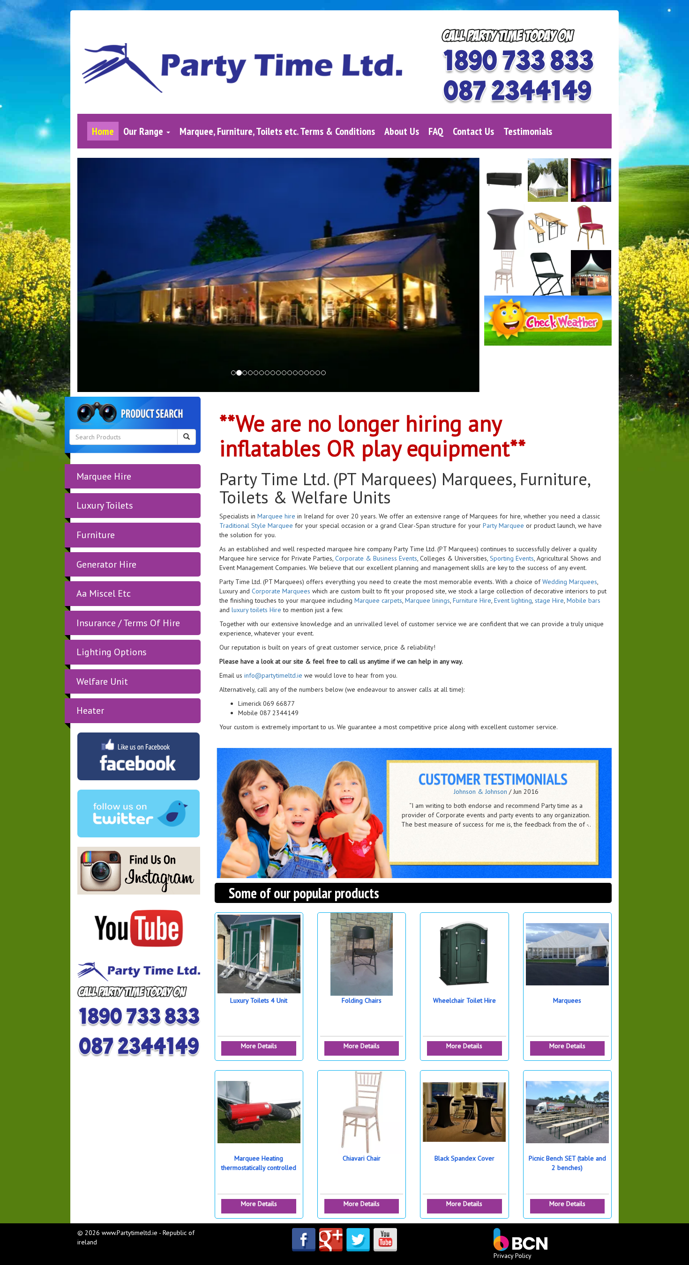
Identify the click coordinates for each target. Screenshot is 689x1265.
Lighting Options (111, 652)
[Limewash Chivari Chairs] (504, 273)
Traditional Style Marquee (256, 525)
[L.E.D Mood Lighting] (591, 181)
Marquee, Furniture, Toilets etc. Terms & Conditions (277, 131)
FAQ (435, 131)
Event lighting (513, 600)
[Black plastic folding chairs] (548, 273)
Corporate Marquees (281, 591)
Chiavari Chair (362, 1158)
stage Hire (549, 600)
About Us (401, 131)
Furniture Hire (472, 600)
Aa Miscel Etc (103, 593)
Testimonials (527, 131)
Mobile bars (583, 600)
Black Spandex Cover (464, 1158)
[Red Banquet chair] (591, 227)
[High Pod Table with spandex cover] (504, 227)
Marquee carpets (378, 600)
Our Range (144, 131)
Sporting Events (512, 558)
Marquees (567, 1000)
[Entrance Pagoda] (591, 273)
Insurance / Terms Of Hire (128, 623)
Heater (90, 710)
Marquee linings (426, 600)
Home (103, 131)
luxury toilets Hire (256, 610)
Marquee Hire (103, 476)
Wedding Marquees (569, 581)
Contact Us (473, 131)
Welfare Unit (102, 681)
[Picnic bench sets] (548, 227)
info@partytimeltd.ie (273, 675)
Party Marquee (503, 525)
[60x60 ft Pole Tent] (548, 181)
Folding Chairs (362, 1000)
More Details (259, 1046)
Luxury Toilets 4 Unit (258, 1000)
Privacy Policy (513, 1255)
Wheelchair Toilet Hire (464, 1000)
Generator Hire (106, 564)
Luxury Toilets (104, 505)
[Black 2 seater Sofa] (504, 181)
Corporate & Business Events (375, 558)
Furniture (95, 535)
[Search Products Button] (186, 437)
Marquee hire (276, 516)
